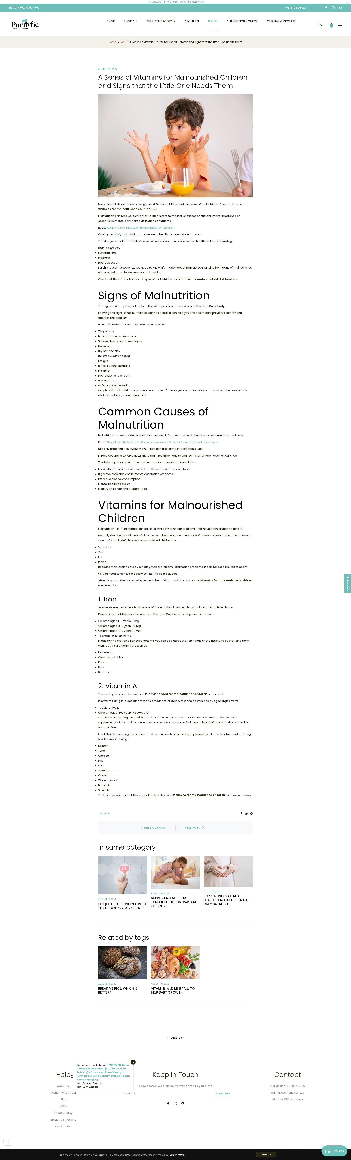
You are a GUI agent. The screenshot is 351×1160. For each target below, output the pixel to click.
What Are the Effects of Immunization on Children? (141, 227)
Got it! (266, 1154)
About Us (63, 1086)
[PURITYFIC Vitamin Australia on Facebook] (325, 7)
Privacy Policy (63, 1113)
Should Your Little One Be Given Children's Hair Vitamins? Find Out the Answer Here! (162, 442)
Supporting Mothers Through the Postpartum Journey (173, 902)
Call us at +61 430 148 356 (287, 1086)
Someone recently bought (92, 1065)
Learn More (177, 1155)
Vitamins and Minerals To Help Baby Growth (173, 990)
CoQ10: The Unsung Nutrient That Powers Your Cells (122, 906)
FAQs (63, 1106)
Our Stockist (63, 1126)
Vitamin (105, 813)
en (122, 42)
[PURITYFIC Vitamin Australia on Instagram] (333, 7)
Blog (63, 1099)
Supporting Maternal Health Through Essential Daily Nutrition (226, 900)
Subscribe (223, 1093)
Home (112, 42)
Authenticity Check (63, 1092)
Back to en (177, 1037)
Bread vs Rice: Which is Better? (117, 990)
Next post (192, 827)
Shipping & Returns (63, 1119)
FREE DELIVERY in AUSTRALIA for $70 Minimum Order (176, 1)
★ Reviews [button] (348, 583)
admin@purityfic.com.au (287, 1092)
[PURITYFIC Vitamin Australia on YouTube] (340, 7)
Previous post (155, 827)
